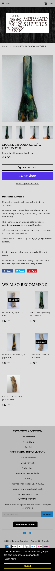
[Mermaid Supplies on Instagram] (29, 533)
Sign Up (47, 514)
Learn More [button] (10, 559)
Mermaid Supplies (19, 541)
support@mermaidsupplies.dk (27, 489)
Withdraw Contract (25, 524)
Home (5, 46)
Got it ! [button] (27, 566)
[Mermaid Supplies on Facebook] (24, 533)
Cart (50, 3)
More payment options (27, 183)
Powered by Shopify (40, 541)
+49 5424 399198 (29, 494)
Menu (8, 3)
